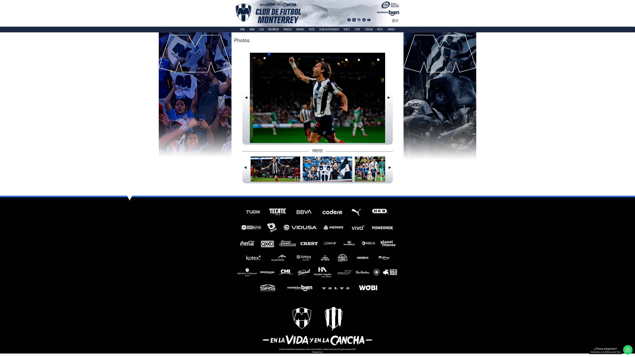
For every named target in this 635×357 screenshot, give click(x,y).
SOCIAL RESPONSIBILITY (329, 29)
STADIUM (369, 29)
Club (261, 29)
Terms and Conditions (314, 349)
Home (242, 29)
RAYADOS (288, 29)
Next (389, 97)
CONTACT (391, 29)
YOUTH (312, 29)
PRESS (380, 29)
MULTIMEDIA (273, 29)
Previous (246, 97)
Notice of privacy (330, 349)
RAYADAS (300, 29)
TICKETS (347, 29)
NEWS (252, 29)
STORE (357, 29)
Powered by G (317, 352)
